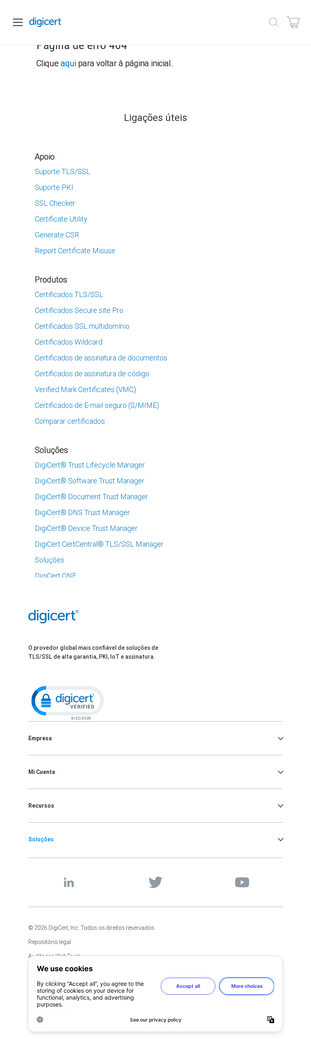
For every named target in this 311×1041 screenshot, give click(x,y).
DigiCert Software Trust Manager (90, 480)
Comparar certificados (70, 421)
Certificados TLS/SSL (69, 294)
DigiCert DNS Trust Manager (82, 512)
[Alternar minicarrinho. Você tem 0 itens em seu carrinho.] (293, 22)
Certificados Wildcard (68, 342)
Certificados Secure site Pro (79, 310)
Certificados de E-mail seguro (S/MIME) (97, 405)
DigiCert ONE (55, 575)
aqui (68, 63)
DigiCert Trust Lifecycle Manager (90, 465)
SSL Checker (55, 203)
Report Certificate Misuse (75, 250)
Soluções (49, 560)
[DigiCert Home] (45, 22)
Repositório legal (49, 942)
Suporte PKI (54, 187)
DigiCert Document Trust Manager (91, 496)
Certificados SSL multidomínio (82, 326)
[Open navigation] (18, 22)
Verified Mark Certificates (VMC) (85, 389)
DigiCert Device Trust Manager (86, 528)
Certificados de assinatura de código (92, 373)
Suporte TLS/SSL (62, 171)
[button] (66, 702)
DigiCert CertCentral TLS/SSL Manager (99, 544)
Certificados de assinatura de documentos (101, 357)
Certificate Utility (61, 219)
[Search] (274, 22)
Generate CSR (57, 234)
